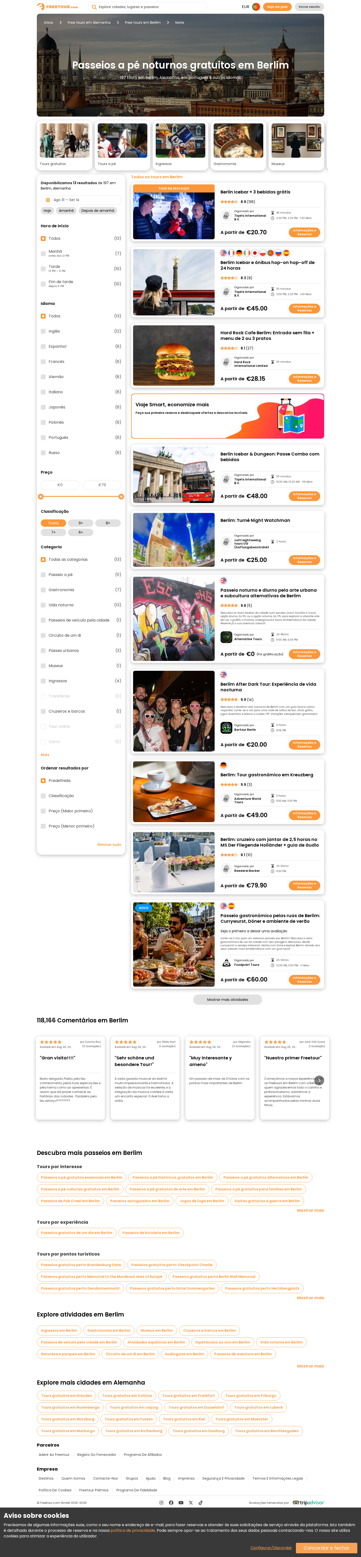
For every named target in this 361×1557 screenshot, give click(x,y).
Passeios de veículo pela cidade (85, 620)
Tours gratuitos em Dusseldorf (196, 1407)
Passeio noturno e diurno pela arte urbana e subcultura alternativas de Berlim (269, 593)
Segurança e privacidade (223, 1478)
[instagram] (161, 1503)
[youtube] (181, 1503)
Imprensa (186, 1478)
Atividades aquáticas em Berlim (156, 1342)
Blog (166, 1478)
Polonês (85, 422)
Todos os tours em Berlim (156, 177)
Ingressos (85, 681)
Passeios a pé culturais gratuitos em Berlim (80, 1189)
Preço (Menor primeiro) (72, 826)
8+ (108, 523)
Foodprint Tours (246, 965)
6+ (81, 532)
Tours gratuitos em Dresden (66, 1395)
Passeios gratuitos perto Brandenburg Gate (81, 1264)
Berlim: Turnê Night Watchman (255, 520)
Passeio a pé (85, 574)
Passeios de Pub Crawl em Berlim (70, 1200)
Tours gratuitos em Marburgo (68, 1430)
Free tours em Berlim (143, 22)
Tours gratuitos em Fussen (129, 1419)
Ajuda (150, 1478)
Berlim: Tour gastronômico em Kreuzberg (267, 775)
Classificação (61, 795)
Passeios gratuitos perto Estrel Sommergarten (172, 1288)
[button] (64, 145)
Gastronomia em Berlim (108, 1330)
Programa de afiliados (143, 1454)
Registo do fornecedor (96, 1454)
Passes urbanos (85, 650)
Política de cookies (55, 1490)
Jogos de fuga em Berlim (202, 1200)
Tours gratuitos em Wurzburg (67, 1419)
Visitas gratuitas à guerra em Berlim (267, 1200)
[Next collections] (320, 140)
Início (48, 22)
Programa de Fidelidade (136, 1490)
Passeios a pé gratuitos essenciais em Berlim (81, 1177)
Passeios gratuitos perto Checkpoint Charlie (171, 1264)
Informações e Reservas (304, 232)
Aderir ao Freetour (54, 1454)
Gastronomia (85, 589)
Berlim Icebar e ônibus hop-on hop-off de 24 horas (268, 265)
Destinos (46, 1478)
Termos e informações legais (277, 1478)
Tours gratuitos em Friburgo (250, 1395)
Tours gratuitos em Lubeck (258, 1407)
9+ (81, 523)
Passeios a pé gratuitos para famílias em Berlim (258, 1189)
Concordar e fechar (326, 1548)
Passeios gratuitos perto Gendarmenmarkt (80, 1288)
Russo (85, 452)
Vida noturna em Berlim (281, 1342)
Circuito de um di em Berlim (130, 1354)
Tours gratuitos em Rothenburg (133, 1430)
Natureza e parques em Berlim (68, 1354)
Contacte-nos (105, 1478)
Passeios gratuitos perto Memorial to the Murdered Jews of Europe (101, 1276)
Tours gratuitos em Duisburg (199, 1430)
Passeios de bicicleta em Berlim (151, 1232)
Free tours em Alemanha (89, 22)
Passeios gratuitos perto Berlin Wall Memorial (214, 1276)
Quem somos (73, 1478)
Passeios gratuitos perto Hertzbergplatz (262, 1288)
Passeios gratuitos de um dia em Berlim (76, 1232)
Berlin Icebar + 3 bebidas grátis (255, 192)
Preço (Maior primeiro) (71, 811)
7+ (53, 532)
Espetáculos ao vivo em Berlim (222, 1342)
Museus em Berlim (157, 1330)
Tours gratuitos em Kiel (184, 1419)
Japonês (85, 407)
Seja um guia (277, 7)
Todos (53, 523)
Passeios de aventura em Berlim (243, 1354)
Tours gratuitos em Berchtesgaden (267, 1430)
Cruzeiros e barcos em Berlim (209, 1330)
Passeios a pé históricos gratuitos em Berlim (173, 1177)
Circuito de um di (85, 635)
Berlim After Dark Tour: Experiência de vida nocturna (268, 687)
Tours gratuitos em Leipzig (134, 1407)
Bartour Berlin (245, 729)
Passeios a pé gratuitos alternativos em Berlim (265, 1177)
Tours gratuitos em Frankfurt (188, 1395)
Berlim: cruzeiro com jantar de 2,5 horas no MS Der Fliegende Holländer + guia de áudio (270, 842)
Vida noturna (85, 605)
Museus (85, 665)
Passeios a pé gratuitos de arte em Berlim (167, 1189)
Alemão (85, 376)
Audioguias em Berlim (184, 1354)
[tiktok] (201, 1503)
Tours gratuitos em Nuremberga (70, 1407)
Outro (85, 741)
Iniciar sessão (309, 7)
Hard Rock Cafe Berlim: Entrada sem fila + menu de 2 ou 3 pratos (267, 335)
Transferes (85, 696)
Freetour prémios (94, 1490)
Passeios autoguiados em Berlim (139, 1200)
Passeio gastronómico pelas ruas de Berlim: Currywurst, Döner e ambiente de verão (270, 918)
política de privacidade (133, 1530)
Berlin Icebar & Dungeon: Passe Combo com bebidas (270, 456)
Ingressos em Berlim (59, 1330)
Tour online (85, 726)
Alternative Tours (248, 639)
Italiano (85, 392)
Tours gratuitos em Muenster (241, 1419)
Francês (85, 361)
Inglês (85, 331)
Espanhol (85, 346)
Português (85, 437)
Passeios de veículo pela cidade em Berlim (79, 1342)
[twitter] (191, 1503)
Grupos (132, 1478)
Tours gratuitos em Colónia (127, 1395)
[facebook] (171, 1503)
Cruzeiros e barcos (85, 711)
